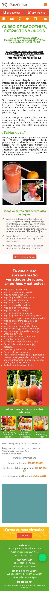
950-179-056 (33, 463)
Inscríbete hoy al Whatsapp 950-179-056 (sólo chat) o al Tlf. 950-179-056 (24, 40)
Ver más (24, 535)
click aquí (38, 476)
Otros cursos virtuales (24, 258)
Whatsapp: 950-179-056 (24, 566)
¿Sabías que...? (14, 132)
